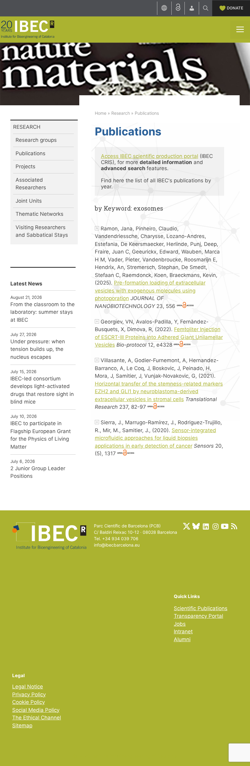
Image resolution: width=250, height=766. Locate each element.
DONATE (235, 7)
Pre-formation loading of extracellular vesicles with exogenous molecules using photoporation (150, 290)
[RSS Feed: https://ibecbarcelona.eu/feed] (234, 526)
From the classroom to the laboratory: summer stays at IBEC (42, 312)
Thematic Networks (39, 214)
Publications (30, 153)
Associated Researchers (31, 184)
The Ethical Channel (36, 718)
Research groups (36, 140)
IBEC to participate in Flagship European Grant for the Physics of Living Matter (40, 435)
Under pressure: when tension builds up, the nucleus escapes (37, 349)
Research (120, 113)
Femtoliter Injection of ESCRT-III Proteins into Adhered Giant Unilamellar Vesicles (159, 337)
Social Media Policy (35, 710)
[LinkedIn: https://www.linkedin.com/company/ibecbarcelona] (205, 526)
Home (100, 113)
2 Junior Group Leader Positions (37, 472)
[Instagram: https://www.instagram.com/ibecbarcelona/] (215, 526)
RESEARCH (27, 127)
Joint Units (29, 201)
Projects (25, 166)
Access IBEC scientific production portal (149, 156)
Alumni (182, 639)
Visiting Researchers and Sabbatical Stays (42, 231)
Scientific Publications (200, 608)
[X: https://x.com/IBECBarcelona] (186, 526)
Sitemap (22, 725)
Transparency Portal (198, 616)
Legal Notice (27, 687)
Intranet (183, 631)
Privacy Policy (29, 694)
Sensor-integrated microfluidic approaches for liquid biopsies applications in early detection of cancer (155, 438)
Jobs (180, 624)
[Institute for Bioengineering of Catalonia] (27, 29)
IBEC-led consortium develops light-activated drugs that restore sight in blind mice (42, 390)
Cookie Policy (28, 702)
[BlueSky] (196, 526)
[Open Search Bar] (205, 8)
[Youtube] (224, 526)
